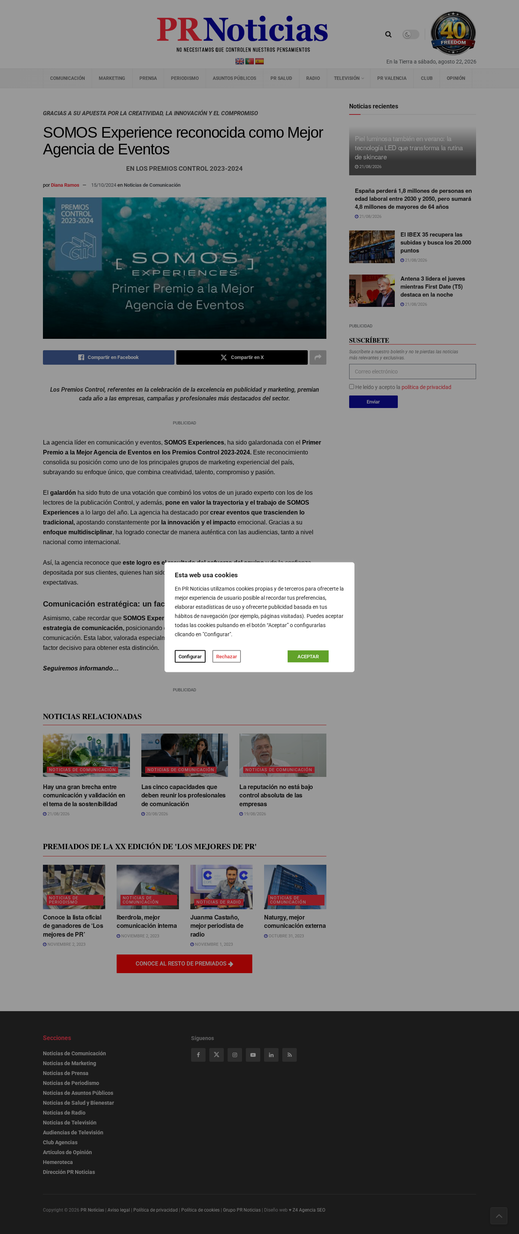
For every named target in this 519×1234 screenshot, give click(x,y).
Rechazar (226, 656)
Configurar (190, 656)
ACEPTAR (308, 656)
